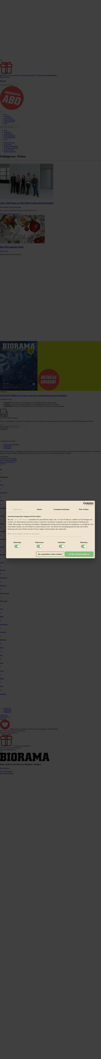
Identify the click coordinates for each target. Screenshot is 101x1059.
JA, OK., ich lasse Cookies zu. (79, 554)
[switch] (39, 546)
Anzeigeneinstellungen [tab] (62, 509)
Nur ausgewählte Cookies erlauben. (50, 554)
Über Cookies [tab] (83, 509)
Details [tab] (39, 509)
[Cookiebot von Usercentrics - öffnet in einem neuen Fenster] (84, 503)
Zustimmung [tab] (17, 509)
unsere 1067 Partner (20, 519)
